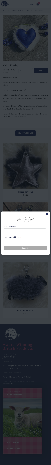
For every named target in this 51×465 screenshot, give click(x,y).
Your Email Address (12, 237)
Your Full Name (10, 227)
